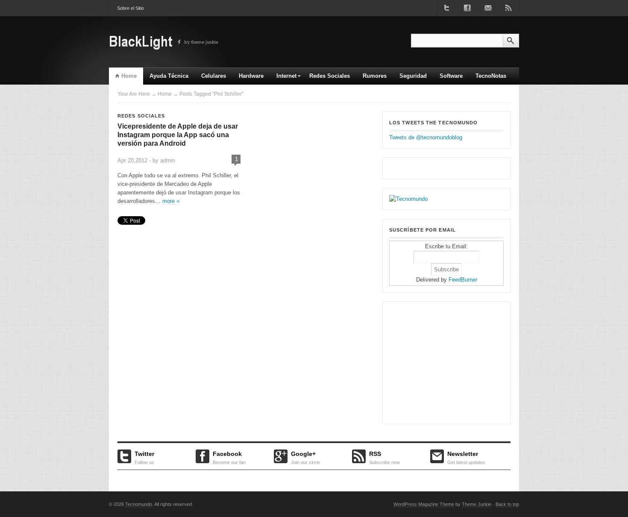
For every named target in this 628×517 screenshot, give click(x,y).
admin (167, 160)
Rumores (375, 76)
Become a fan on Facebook (467, 8)
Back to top (507, 504)
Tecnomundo (138, 504)
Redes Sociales (329, 76)
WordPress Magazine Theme (423, 504)
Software (451, 76)
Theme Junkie (476, 504)
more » (170, 201)
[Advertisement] (442, 361)
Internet (283, 79)
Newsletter (466, 456)
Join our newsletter (488, 8)
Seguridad (413, 76)
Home (129, 76)
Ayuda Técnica (169, 76)
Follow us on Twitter (447, 8)
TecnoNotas (490, 76)
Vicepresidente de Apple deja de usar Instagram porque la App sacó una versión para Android (177, 135)
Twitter (144, 456)
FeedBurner (463, 279)
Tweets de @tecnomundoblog (425, 137)
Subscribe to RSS (508, 8)
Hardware (251, 76)
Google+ (305, 456)
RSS (384, 456)
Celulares (213, 76)
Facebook (229, 456)
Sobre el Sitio (130, 8)
